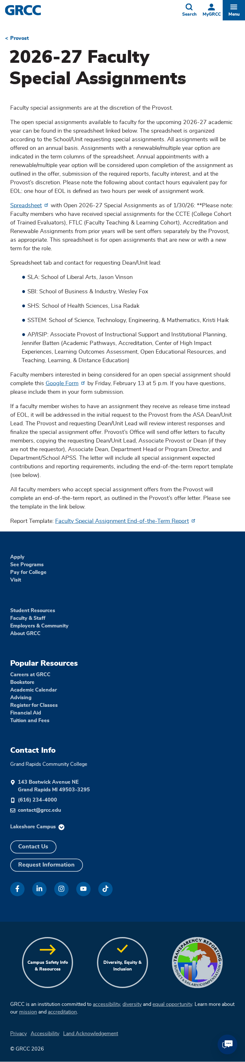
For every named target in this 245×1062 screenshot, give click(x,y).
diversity (132, 1004)
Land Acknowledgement (90, 1033)
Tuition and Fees (29, 720)
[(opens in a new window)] (17, 889)
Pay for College (28, 572)
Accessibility (45, 1033)
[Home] (35, 10)
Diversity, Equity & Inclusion (122, 966)
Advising (21, 697)
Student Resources (32, 610)
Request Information (46, 865)
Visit (15, 579)
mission (28, 1011)
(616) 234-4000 (37, 799)
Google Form (62, 383)
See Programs (27, 564)
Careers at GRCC (30, 674)
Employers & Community (39, 625)
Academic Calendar (33, 689)
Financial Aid (25, 712)
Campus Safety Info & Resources (47, 966)
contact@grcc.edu (39, 810)
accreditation (62, 1011)
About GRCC (25, 633)
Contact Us (33, 847)
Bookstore (22, 682)
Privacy (18, 1033)
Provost (19, 38)
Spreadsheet (26, 206)
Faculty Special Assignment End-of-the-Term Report (122, 521)
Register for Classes (34, 705)
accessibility (106, 1004)
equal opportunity (172, 1004)
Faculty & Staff (27, 618)
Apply (17, 557)
